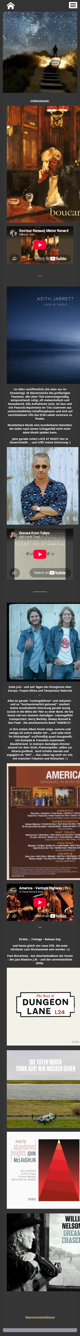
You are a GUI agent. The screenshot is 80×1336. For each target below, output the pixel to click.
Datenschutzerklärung (40, 1317)
